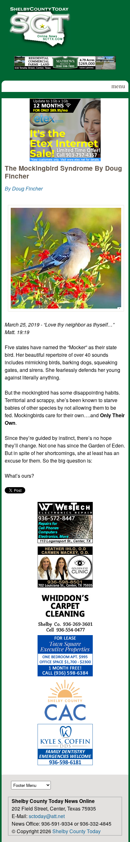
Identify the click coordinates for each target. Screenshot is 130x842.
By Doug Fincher (24, 188)
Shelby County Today (76, 831)
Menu (118, 86)
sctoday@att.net (47, 816)
